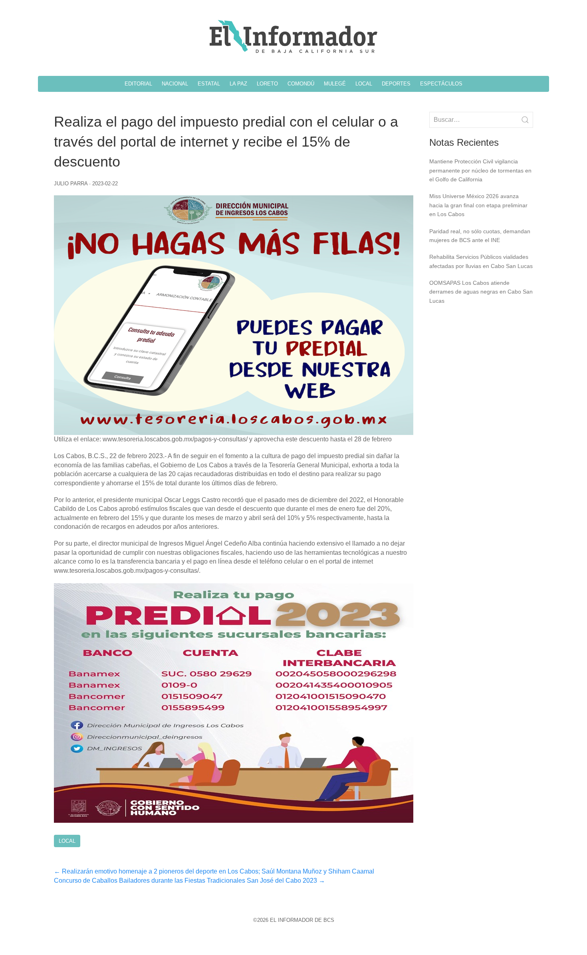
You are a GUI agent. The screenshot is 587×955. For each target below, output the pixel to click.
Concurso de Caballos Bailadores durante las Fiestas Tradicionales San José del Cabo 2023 (189, 880)
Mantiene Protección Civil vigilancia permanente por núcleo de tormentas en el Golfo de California (480, 170)
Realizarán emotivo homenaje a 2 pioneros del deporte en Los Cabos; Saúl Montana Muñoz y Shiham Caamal (214, 871)
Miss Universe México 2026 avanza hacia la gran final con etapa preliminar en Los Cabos (478, 205)
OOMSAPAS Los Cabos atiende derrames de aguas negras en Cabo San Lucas (481, 292)
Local (67, 841)
